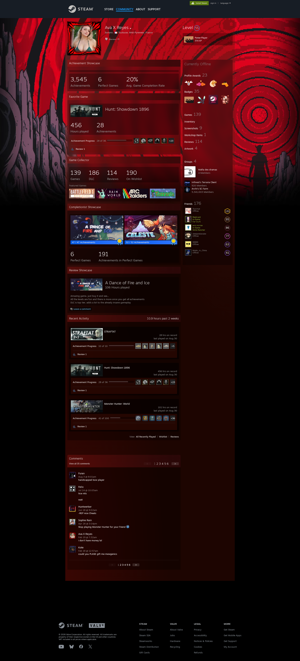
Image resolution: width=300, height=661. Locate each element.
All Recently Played (146, 436)
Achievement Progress (83, 140)
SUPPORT (154, 9)
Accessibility (200, 635)
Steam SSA (145, 635)
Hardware (175, 641)
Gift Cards (144, 652)
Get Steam (229, 629)
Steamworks (145, 641)
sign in (213, 3)
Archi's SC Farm (200, 188)
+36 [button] (173, 418)
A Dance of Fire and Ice (127, 282)
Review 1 (80, 149)
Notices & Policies (203, 641)
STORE (109, 9)
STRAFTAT (110, 331)
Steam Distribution (149, 646)
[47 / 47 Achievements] (96, 239)
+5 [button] (173, 346)
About (140, 9)
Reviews (174, 436)
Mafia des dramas (207, 169)
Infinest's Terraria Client (204, 182)
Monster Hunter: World (117, 403)
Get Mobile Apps (232, 635)
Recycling (175, 646)
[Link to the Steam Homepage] (81, 11)
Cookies (198, 646)
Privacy (197, 629)
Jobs (172, 635)
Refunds (198, 652)
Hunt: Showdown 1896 (127, 109)
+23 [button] (171, 140)
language (224, 3)
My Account (230, 646)
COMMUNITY (124, 9)
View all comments (79, 463)
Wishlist (163, 436)
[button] (208, 27)
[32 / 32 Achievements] (150, 239)
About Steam (146, 629)
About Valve (176, 629)
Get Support (230, 641)
